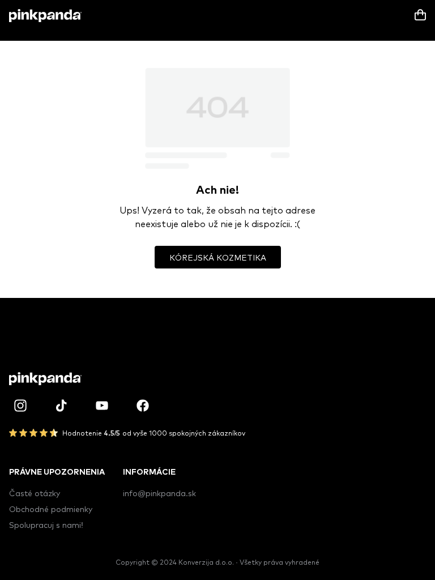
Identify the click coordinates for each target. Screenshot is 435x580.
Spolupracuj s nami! (46, 524)
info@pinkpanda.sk (159, 493)
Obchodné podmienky (50, 509)
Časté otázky (34, 493)
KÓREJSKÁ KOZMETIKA (217, 257)
